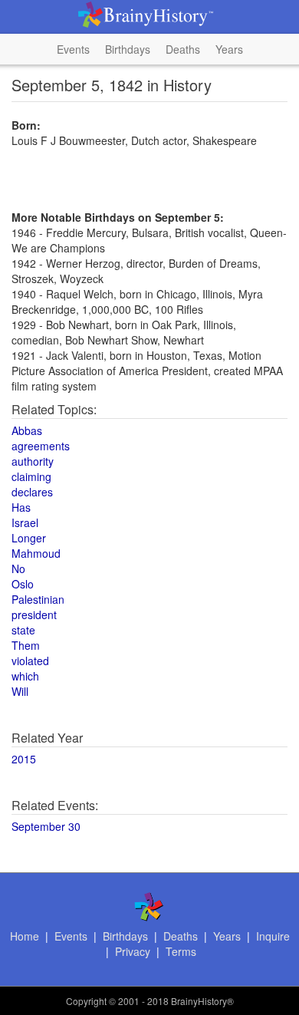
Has (21, 507)
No (18, 568)
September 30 (46, 826)
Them (26, 645)
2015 (24, 758)
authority (33, 461)
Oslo (23, 584)
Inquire (273, 936)
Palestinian (38, 599)
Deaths (183, 49)
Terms (181, 951)
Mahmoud (36, 553)
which (25, 676)
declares (32, 491)
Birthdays (127, 49)
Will (20, 691)
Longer (29, 537)
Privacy (132, 951)
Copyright (86, 1000)
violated (30, 660)
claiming (31, 476)
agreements (41, 445)
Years (229, 49)
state (23, 630)
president (34, 614)
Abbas (27, 430)
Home (24, 936)
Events (73, 49)
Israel (25, 522)
